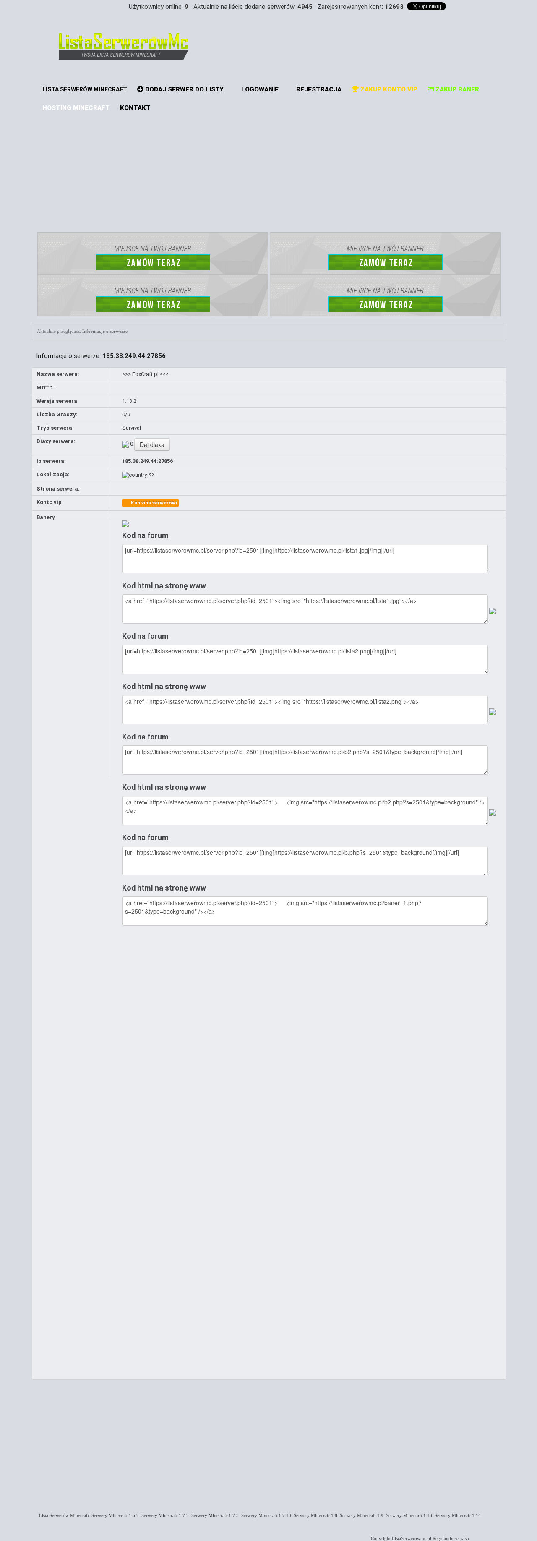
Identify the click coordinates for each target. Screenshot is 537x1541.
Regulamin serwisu (451, 1538)
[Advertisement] (268, 170)
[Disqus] (311, 1041)
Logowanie (259, 89)
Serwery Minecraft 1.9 (360, 1515)
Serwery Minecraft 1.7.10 (265, 1515)
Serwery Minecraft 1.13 (407, 1515)
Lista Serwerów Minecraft (62, 1515)
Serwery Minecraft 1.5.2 (114, 1515)
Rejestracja (318, 89)
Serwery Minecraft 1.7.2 (164, 1515)
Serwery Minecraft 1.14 (456, 1515)
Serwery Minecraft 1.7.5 (214, 1515)
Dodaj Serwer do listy (183, 89)
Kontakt (135, 108)
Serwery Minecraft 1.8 (314, 1515)
